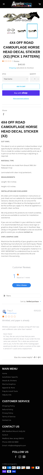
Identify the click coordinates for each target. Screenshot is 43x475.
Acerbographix (12, 464)
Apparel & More (8, 388)
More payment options (21, 98)
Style (4, 74)
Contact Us (6, 420)
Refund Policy (7, 409)
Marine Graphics (9, 384)
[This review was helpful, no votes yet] (34, 357)
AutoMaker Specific (10, 377)
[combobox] (30, 301)
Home (4, 373)
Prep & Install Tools (10, 391)
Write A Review (22, 285)
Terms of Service (8, 416)
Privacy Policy (7, 413)
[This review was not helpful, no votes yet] (38, 357)
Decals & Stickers (9, 380)
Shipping (12, 68)
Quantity (33, 74)
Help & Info (6, 395)
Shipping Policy (8, 406)
